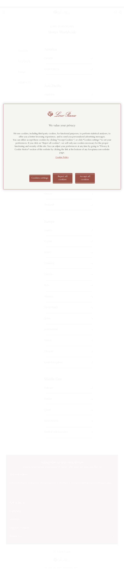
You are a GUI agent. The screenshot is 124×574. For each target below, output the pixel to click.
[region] (62, 147)
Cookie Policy (62, 157)
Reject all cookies (63, 178)
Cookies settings (39, 178)
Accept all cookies (85, 178)
